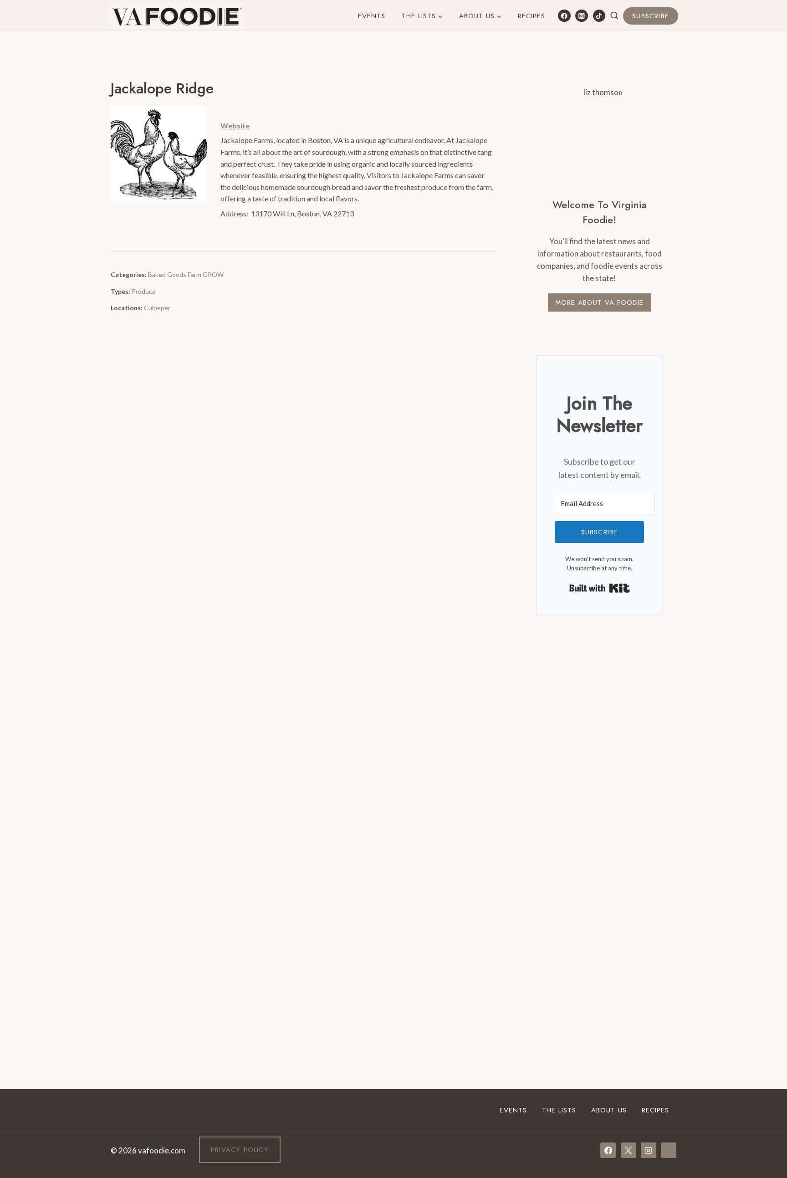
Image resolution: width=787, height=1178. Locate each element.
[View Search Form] (614, 15)
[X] (628, 1150)
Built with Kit (599, 588)
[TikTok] (599, 16)
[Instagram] (581, 16)
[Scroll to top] (763, 1059)
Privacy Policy (240, 1150)
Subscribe (650, 16)
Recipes (531, 16)
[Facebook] (564, 16)
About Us (609, 1110)
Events (371, 16)
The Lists (559, 1110)
